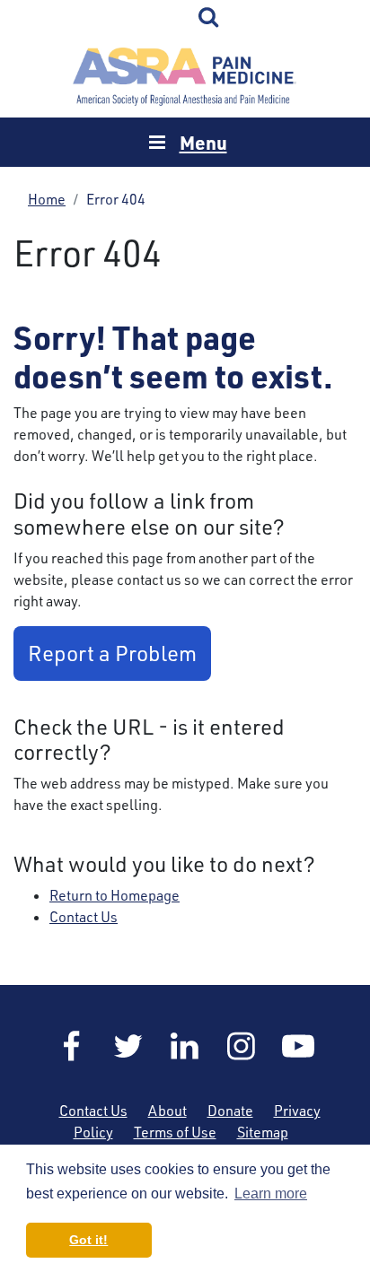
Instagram (242, 1046)
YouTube (298, 1046)
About (167, 1111)
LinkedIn (185, 1046)
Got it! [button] (88, 1240)
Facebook (72, 1046)
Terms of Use (175, 1132)
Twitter (128, 1046)
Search (209, 18)
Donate (230, 1111)
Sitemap (262, 1132)
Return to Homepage (114, 895)
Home (185, 76)
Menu (203, 142)
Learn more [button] (270, 1193)
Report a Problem (112, 653)
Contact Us (83, 917)
